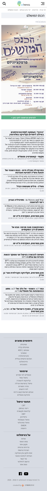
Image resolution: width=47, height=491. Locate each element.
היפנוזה (23, 428)
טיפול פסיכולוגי (23, 422)
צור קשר (23, 459)
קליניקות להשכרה (24, 380)
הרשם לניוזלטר (23, 461)
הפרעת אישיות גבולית (23, 359)
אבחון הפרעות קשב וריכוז (23, 392)
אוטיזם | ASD (23, 350)
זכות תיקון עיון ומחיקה (23, 453)
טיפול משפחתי (23, 420)
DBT (23, 414)
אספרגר (24, 353)
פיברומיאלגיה (23, 356)
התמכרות (23, 364)
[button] (4, 3)
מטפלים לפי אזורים (23, 375)
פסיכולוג (23, 344)
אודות (23, 439)
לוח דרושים (23, 389)
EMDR (23, 425)
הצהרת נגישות (23, 450)
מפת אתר (23, 464)
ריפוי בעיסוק (23, 408)
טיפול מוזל (23, 378)
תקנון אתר (23, 444)
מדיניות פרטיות (23, 447)
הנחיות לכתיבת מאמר (23, 456)
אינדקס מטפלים (23, 395)
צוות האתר (23, 441)
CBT (23, 405)
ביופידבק (23, 417)
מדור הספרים (23, 386)
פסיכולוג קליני (23, 347)
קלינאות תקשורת (23, 411)
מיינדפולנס (23, 361)
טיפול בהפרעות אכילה (23, 383)
